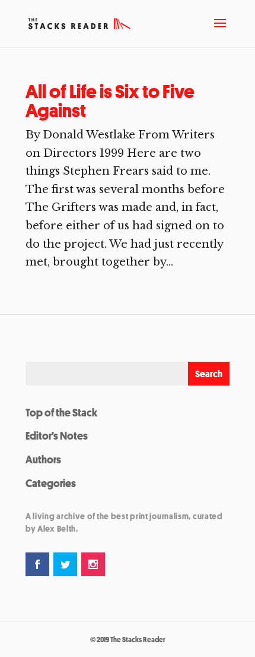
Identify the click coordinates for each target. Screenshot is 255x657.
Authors (43, 459)
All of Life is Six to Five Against (110, 101)
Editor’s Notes (57, 435)
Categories (51, 483)
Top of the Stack (61, 412)
